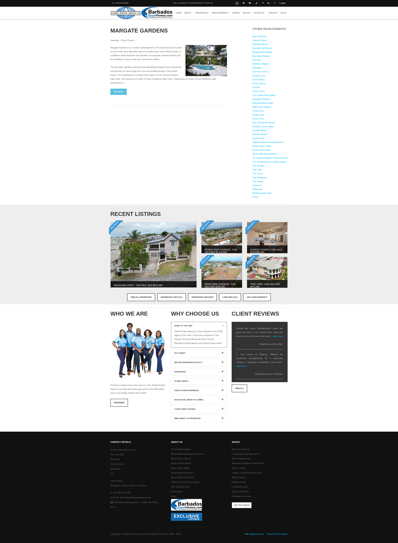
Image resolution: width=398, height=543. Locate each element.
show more (118, 92)
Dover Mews (258, 79)
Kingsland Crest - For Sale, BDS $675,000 (138, 285)
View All (239, 388)
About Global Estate (181, 449)
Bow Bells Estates (261, 56)
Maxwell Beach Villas (262, 103)
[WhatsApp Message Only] (237, 3)
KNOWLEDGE (180, 372)
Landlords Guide (240, 486)
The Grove (257, 173)
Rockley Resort (259, 134)
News (173, 496)
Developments (220, 13)
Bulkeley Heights (260, 64)
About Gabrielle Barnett (182, 477)
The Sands (257, 181)
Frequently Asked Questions (245, 454)
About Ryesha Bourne (182, 472)
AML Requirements (180, 486)
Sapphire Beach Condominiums (268, 142)
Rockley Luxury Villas (262, 126)
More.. (113, 507)
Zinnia (255, 197)
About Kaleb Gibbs (180, 468)
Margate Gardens (261, 99)
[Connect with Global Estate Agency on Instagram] (243, 3)
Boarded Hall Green (262, 48)
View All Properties (141, 297)
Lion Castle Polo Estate (263, 95)
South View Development (264, 154)
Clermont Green (260, 71)
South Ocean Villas (261, 146)
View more (119, 403)
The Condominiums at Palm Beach (269, 162)
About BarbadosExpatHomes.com (187, 454)
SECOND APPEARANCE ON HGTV (188, 362)
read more (278, 336)
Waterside (257, 189)
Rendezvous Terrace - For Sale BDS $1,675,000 (221, 250)
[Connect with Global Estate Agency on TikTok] (256, 3)
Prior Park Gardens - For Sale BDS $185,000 (220, 285)
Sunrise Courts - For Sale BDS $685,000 (266, 250)
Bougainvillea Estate (262, 52)
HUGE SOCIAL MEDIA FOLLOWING (188, 400)
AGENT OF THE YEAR (183, 326)
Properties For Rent (202, 297)
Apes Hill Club (259, 36)
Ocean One (258, 111)
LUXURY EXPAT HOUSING (185, 409)
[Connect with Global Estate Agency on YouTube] (250, 3)
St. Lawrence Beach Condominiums (270, 158)
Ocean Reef (258, 115)
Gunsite (256, 87)
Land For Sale (230, 297)
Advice (246, 13)
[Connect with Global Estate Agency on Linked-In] (268, 3)
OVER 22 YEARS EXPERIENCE (186, 390)
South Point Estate (261, 150)
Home (179, 13)
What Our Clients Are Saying (185, 482)
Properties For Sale (172, 297)
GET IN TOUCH (242, 505)
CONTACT (273, 13)
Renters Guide (239, 482)
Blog (283, 13)
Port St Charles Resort (263, 122)
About (188, 13)
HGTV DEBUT (179, 353)
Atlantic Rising (259, 40)
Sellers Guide (238, 477)
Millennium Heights (261, 107)
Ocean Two (258, 118)
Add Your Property (257, 297)
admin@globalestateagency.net (135, 497)
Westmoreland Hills (261, 193)
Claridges (257, 67)
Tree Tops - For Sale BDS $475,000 (265, 285)
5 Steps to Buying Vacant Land (247, 472)
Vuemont (256, 185)
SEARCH (236, 13)
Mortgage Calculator (242, 496)
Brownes (256, 60)
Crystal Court (258, 75)
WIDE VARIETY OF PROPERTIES (187, 418)
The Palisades (259, 177)
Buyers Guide (238, 468)
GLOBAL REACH (181, 381)
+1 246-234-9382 (148, 502)
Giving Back (177, 491)
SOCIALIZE (259, 13)
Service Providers (240, 491)
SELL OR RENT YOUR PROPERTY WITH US (193, 3)
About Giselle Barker (181, 463)
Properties (201, 13)
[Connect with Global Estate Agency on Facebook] (262, 3)
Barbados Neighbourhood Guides (248, 463)
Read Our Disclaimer (277, 534)
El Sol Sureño (259, 83)
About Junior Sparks (181, 458)
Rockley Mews (259, 130)
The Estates (258, 165)
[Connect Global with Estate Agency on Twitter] (274, 3)
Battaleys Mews (260, 44)
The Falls (257, 169)
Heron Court (258, 91)
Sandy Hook (258, 138)
